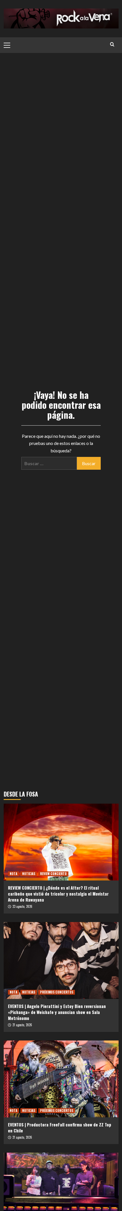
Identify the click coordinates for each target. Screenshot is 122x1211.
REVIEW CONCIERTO (53, 873)
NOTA (13, 873)
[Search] (112, 44)
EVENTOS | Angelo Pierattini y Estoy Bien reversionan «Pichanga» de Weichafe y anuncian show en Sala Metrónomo (57, 1012)
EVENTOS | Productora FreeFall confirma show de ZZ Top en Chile (59, 1127)
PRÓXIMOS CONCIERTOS (56, 992)
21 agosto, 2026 (22, 1025)
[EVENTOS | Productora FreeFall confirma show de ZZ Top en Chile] (61, 1078)
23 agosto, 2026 (22, 906)
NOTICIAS (28, 873)
